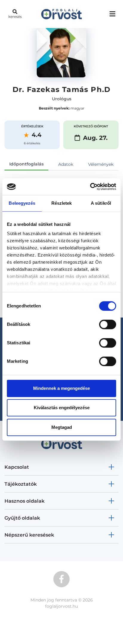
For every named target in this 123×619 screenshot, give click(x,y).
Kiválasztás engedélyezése (62, 407)
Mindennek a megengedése (61, 388)
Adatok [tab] (65, 164)
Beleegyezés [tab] (22, 203)
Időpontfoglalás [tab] (26, 164)
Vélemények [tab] (100, 164)
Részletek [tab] (61, 203)
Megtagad (61, 427)
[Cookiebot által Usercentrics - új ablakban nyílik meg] (90, 186)
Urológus (61, 98)
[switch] (107, 324)
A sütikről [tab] (101, 203)
